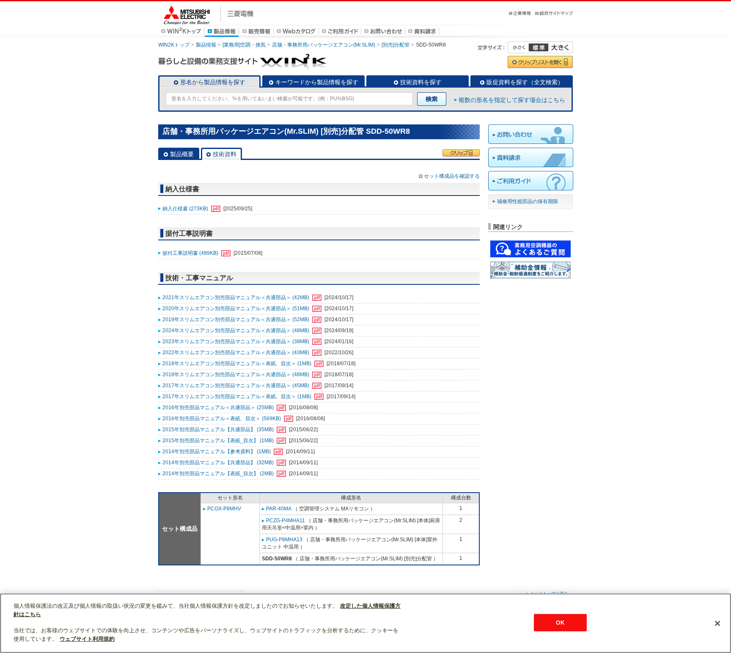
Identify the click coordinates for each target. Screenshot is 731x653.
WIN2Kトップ (174, 45)
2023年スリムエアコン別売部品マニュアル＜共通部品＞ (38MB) (236, 341)
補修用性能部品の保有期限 (527, 201)
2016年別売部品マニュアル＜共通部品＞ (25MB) (218, 408)
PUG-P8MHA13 (284, 540)
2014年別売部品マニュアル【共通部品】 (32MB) (218, 463)
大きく (556, 47)
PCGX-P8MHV (224, 509)
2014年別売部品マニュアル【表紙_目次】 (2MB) (218, 474)
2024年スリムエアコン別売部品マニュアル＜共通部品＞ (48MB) (236, 330)
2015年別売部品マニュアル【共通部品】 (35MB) (218, 430)
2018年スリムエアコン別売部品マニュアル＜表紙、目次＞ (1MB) (237, 363)
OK (560, 622)
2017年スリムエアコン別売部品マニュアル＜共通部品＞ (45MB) (236, 385)
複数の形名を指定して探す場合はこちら (512, 99)
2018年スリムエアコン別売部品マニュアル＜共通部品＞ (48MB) (236, 374)
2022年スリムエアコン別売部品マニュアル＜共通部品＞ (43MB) (236, 352)
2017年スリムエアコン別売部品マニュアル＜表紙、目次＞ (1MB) (237, 397)
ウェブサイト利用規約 (87, 639)
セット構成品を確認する (452, 176)
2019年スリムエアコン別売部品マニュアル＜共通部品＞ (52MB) (236, 319)
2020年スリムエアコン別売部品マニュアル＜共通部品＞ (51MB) (236, 308)
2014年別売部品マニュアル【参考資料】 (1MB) (217, 452)
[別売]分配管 (395, 45)
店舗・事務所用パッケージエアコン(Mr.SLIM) (323, 45)
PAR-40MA (278, 509)
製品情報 (206, 45)
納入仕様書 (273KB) (185, 209)
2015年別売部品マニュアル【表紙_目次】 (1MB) (218, 441)
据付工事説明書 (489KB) (191, 253)
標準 (538, 47)
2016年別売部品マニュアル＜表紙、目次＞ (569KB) (222, 419)
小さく (523, 47)
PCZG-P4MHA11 (285, 521)
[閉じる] (717, 623)
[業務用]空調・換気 (244, 45)
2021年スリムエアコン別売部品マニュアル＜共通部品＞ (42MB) (236, 297)
